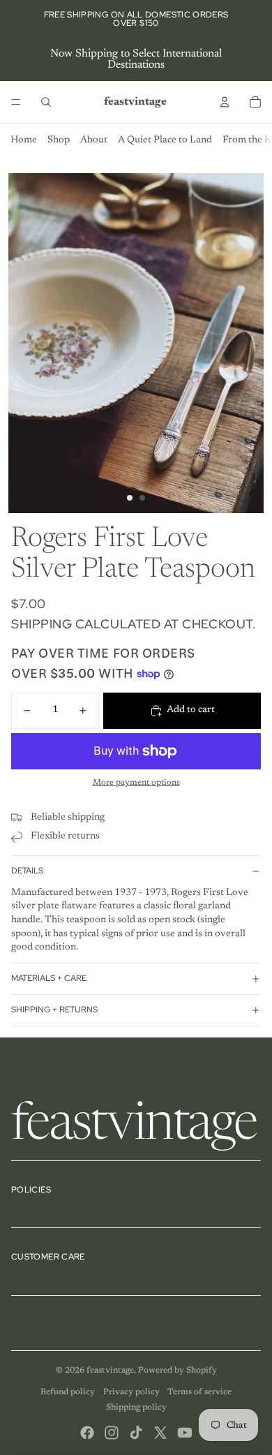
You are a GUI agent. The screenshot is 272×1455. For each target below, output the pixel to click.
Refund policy (67, 1392)
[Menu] (16, 102)
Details (27, 870)
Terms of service (199, 1392)
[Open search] (46, 102)
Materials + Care (48, 978)
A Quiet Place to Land (165, 140)
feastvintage (110, 1370)
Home (23, 140)
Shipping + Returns (54, 1009)
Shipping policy (136, 1407)
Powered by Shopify (177, 1370)
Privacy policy (131, 1392)
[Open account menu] (224, 102)
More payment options (136, 782)
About (93, 140)
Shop (58, 140)
